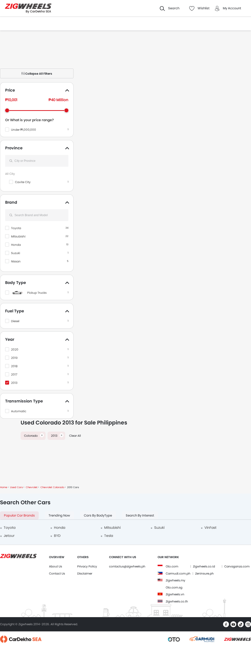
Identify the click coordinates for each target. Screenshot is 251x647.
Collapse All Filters (38, 73)
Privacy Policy (87, 566)
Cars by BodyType (98, 515)
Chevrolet (32, 487)
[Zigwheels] (28, 8)
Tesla (108, 535)
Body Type (15, 282)
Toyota (16, 228)
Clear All (75, 436)
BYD (57, 535)
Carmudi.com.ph (178, 573)
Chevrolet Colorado (52, 487)
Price (10, 90)
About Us (55, 566)
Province (14, 148)
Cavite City (23, 182)
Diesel (15, 321)
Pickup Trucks (37, 293)
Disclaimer (84, 573)
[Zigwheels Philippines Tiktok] (241, 624)
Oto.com (172, 566)
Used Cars (16, 487)
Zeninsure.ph (204, 573)
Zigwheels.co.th (177, 601)
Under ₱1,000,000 (23, 130)
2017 (14, 374)
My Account (232, 8)
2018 (14, 366)
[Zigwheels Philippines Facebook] (226, 624)
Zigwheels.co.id (204, 566)
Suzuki (15, 253)
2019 (14, 358)
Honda (16, 245)
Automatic (18, 411)
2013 (14, 383)
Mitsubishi (18, 236)
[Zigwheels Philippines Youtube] (233, 624)
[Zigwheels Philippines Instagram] (248, 624)
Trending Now (59, 515)
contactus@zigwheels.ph (127, 566)
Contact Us (57, 573)
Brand (11, 202)
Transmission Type (24, 401)
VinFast (210, 527)
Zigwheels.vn (175, 594)
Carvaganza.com (237, 566)
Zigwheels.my (175, 580)
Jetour (9, 535)
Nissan (16, 261)
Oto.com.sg (174, 587)
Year (9, 339)
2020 (14, 349)
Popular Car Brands (19, 515)
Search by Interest (140, 515)
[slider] (7, 110)
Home (3, 487)
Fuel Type (14, 311)
